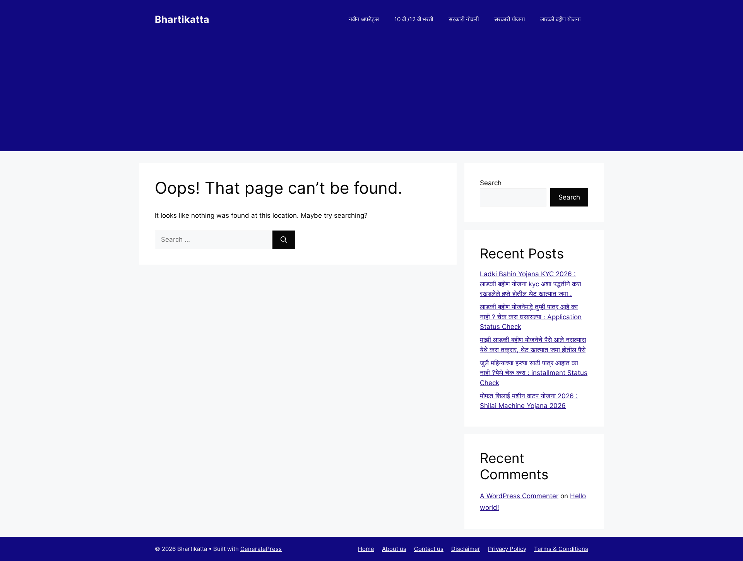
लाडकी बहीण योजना (560, 19)
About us (394, 548)
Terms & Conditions (561, 548)
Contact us (428, 548)
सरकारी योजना (509, 19)
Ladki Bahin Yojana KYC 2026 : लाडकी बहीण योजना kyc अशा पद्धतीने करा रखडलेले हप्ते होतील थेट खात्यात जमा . (530, 284)
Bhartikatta (182, 19)
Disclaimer (465, 548)
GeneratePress (261, 548)
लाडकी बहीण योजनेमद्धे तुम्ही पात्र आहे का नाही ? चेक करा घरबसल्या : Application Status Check (531, 316)
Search (491, 183)
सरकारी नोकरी (464, 19)
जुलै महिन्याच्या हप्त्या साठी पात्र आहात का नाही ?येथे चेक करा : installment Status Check (533, 373)
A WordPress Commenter (519, 496)
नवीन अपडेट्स (364, 19)
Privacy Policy (507, 548)
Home (366, 548)
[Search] (283, 240)
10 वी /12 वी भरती (413, 19)
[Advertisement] (371, 97)
